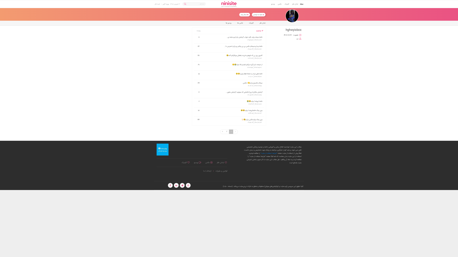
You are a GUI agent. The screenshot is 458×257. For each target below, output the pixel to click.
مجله (301, 4)
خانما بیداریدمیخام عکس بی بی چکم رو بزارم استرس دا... (243, 46)
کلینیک (286, 4)
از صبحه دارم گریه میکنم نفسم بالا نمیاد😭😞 (247, 65)
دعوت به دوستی (258, 14)
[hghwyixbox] (292, 16)
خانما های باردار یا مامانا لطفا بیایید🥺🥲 (249, 74)
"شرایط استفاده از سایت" (268, 153)
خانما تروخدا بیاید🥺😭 (254, 101)
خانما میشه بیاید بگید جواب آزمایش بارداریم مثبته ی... (244, 37)
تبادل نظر (295, 4)
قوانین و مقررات (221, 171)
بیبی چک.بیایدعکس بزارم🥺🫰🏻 (251, 120)
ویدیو (273, 4)
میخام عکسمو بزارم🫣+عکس (252, 83)
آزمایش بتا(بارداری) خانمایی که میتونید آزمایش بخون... (244, 92)
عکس (279, 4)
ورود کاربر (166, 4)
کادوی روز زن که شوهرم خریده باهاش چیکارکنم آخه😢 (244, 55)
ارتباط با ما (207, 171)
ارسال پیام (244, 14)
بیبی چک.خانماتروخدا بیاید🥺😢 (251, 110)
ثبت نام (157, 4)
